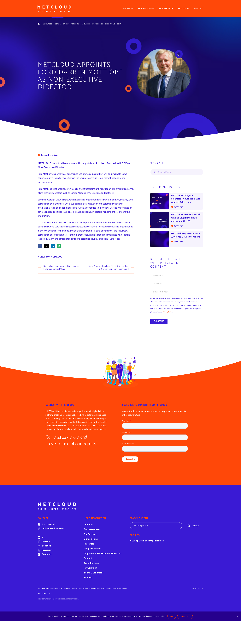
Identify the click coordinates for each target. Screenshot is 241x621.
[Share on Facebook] (40, 246)
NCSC (132, 541)
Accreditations (91, 563)
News (57, 24)
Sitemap (88, 577)
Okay (171, 616)
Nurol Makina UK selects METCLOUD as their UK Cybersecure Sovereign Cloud (108, 268)
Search (195, 525)
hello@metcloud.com (53, 528)
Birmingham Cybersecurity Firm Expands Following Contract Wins (61, 268)
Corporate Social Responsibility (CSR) (102, 553)
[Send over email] (59, 246)
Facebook (47, 554)
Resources (47, 24)
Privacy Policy (90, 568)
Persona (76, 599)
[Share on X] (46, 246)
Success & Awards (92, 529)
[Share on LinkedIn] (53, 246)
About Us (88, 524)
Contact (88, 558)
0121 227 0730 (48, 524)
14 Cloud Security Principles (150, 541)
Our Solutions (91, 539)
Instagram (47, 550)
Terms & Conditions (93, 573)
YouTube (46, 546)
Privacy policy (185, 616)
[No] (237, 616)
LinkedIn (46, 541)
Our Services (90, 534)
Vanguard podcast (93, 548)
